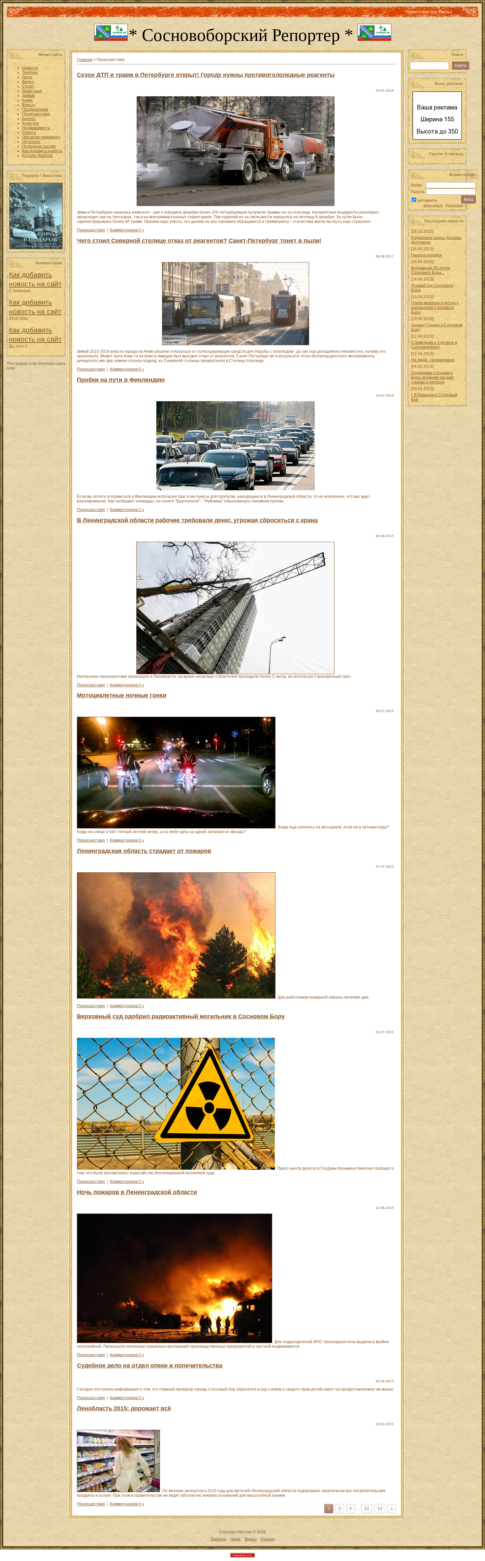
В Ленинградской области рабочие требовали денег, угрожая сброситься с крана (197, 520)
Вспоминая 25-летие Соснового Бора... (430, 270)
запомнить (427, 200)
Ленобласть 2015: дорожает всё (124, 1408)
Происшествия (91, 230)
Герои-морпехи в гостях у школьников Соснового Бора (435, 308)
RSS (457, 12)
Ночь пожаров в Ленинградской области (137, 1192)
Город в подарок (426, 255)
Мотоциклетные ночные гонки (121, 695)
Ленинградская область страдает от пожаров (144, 851)
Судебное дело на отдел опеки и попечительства (149, 1365)
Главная (32, 12)
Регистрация (56, 12)
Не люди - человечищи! (433, 360)
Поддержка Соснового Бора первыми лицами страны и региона (432, 377)
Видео (251, 1539)
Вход (76, 12)
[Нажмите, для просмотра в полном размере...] (177, 827)
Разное (268, 1539)
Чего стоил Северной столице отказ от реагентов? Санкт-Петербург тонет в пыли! (199, 240)
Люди (235, 1539)
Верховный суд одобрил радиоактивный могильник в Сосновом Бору (181, 1016)
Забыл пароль (433, 205)
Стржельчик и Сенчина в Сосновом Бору (434, 344)
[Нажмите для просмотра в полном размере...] (236, 344)
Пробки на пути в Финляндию (121, 379)
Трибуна (218, 1539)
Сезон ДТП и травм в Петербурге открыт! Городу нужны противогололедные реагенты (206, 75)
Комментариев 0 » (127, 230)
